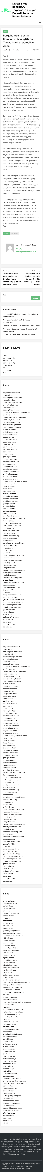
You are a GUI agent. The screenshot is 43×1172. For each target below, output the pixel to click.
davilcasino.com (9, 447)
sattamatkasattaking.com (12, 578)
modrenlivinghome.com (12, 605)
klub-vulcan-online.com (12, 526)
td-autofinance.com (10, 965)
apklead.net (7, 627)
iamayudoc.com (9, 484)
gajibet (19, 1154)
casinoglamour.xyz (10, 1061)
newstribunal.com (9, 400)
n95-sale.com (8, 938)
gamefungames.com (10, 469)
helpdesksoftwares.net (11, 393)
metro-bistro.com (9, 1024)
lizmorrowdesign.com (11, 558)
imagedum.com (9, 568)
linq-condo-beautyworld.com (14, 992)
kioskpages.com (9, 563)
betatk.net (7, 1118)
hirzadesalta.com (9, 430)
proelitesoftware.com (11, 516)
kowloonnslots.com (10, 970)
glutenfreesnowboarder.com (13, 555)
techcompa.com (9, 955)
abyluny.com (8, 622)
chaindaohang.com (10, 997)
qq (4, 368)
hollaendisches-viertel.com (13, 1012)
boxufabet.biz (8, 592)
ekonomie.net (8, 1098)
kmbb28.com (8, 614)
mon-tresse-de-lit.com (11, 587)
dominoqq (7, 370)
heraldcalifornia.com (10, 499)
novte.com (7, 1007)
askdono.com (8, 926)
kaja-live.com (8, 953)
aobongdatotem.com (11, 410)
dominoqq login (9, 358)
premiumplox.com (10, 1037)
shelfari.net (7, 1054)
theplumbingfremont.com (12, 1108)
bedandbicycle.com (10, 496)
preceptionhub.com (10, 405)
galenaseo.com (8, 1076)
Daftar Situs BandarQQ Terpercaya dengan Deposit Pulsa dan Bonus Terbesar (24, 10)
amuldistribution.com (11, 462)
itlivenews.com (8, 1106)
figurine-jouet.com (10, 597)
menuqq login (6, 1139)
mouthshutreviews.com (12, 427)
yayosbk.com (8, 1039)
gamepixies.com (9, 504)
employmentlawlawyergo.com (14, 1081)
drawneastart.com (9, 506)
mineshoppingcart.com (11, 422)
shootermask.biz (9, 1049)
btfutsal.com (8, 918)
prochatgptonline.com (11, 948)
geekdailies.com (9, 610)
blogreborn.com (9, 940)
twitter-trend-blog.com (12, 980)
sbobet (10, 1142)
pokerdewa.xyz (8, 1069)
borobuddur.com (9, 464)
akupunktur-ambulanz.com (13, 987)
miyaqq (13, 1154)
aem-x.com (7, 452)
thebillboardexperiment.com (13, 582)
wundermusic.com (10, 467)
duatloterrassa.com (10, 538)
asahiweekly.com (9, 491)
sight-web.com (8, 958)
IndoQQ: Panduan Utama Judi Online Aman (19, 335)
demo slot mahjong (10, 363)
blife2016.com (8, 553)
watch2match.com (10, 1074)
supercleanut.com (9, 494)
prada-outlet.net (9, 901)
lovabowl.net (8, 395)
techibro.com (8, 972)
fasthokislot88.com (10, 508)
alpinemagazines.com (11, 975)
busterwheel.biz (9, 1051)
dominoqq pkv (34, 1142)
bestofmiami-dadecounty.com (14, 417)
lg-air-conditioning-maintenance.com (17, 1002)
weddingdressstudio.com (12, 1034)
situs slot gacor (8, 360)
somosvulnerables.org (11, 536)
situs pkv (16, 1139)
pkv (4, 373)
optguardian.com (9, 442)
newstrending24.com (11, 1110)
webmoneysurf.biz (10, 1044)
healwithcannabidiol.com (12, 560)
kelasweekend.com (10, 1115)
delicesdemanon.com (11, 1029)
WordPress (14, 1169)
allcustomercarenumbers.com (14, 518)
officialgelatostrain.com (12, 573)
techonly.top (8, 928)
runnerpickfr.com (9, 908)
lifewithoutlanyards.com (12, 1017)
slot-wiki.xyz (7, 1071)
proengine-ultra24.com (11, 1014)
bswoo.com (7, 1123)
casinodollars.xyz (9, 1064)
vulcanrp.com (8, 977)
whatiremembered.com (12, 990)
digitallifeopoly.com (10, 432)
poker (5, 31)
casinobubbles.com (10, 435)
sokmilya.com (8, 619)
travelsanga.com (9, 1093)
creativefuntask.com (10, 474)
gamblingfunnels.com (11, 913)
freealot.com (8, 489)
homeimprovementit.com (12, 398)
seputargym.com (9, 437)
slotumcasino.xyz (9, 1059)
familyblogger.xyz (9, 521)
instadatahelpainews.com (12, 607)
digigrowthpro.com (10, 903)
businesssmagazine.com (12, 933)
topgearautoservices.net (12, 595)
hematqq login (21, 1144)
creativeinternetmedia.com (13, 935)
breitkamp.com (8, 528)
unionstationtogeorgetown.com (15, 481)
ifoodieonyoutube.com (11, 420)
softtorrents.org (9, 533)
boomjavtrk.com (9, 624)
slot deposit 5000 (30, 1151)
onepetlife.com (9, 580)
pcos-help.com (8, 916)
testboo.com (8, 1032)
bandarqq (24, 1142)
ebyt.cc (6, 995)
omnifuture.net (8, 911)
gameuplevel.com (9, 457)
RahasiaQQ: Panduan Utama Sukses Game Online (21, 326)
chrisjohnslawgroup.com (12, 523)
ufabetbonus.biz (9, 1113)
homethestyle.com (10, 459)
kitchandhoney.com (10, 1022)
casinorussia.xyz (9, 1056)
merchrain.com (8, 612)
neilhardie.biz (8, 1041)
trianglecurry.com (9, 565)
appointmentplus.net (11, 1101)
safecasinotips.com (10, 511)
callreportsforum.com (11, 617)
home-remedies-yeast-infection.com (17, 412)
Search (6, 295)
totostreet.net (8, 444)
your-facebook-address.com (13, 600)
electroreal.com (9, 415)
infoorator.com (8, 1004)
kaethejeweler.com (10, 575)
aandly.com (7, 1120)
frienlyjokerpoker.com (11, 968)
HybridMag (26, 1169)
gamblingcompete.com (11, 931)
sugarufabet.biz (9, 590)
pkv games (14, 233)
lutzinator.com (8, 548)
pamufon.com (8, 541)
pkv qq (5, 355)
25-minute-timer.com (11, 471)
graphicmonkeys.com (11, 501)
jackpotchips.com (9, 513)
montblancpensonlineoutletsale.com (16, 982)
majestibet (5, 1154)
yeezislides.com (9, 407)
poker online (7, 365)
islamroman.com (9, 963)
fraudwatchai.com (10, 449)
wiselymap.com (9, 945)
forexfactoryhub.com (11, 950)
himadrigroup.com (10, 960)
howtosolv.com (9, 1027)
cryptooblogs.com (9, 454)
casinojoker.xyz (8, 1066)
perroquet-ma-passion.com (13, 602)
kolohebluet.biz (9, 1046)
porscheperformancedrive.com (14, 543)
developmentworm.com (12, 1103)
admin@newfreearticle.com (14, 50)
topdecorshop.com (10, 1088)
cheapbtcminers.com (11, 479)
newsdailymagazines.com (12, 402)
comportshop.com (10, 1086)
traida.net (6, 1019)
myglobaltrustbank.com (12, 1078)
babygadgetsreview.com (12, 985)
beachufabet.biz (9, 585)
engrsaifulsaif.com (10, 476)
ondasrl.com (7, 550)
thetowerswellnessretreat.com (14, 570)
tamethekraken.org (10, 545)
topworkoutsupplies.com (12, 425)
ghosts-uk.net (8, 923)
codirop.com (7, 921)
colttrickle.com (8, 906)
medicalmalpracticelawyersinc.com (16, 1083)
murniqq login (9, 1144)
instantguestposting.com (12, 1096)
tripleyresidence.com (11, 531)
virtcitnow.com (8, 943)
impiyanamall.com (10, 439)
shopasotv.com (8, 1091)
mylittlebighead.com (10, 486)
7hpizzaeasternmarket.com (13, 1009)
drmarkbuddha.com (10, 1000)
